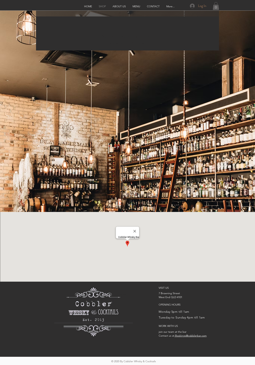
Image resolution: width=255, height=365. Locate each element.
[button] (216, 6)
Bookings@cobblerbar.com (190, 335)
